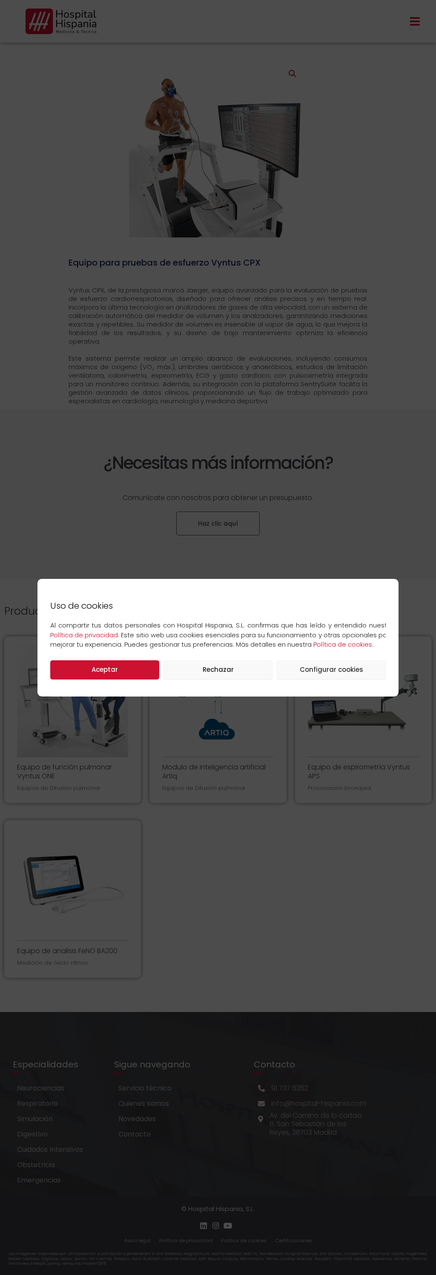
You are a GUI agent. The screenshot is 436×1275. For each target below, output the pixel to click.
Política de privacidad (84, 634)
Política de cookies (342, 644)
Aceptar (105, 669)
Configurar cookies (331, 669)
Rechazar (218, 669)
